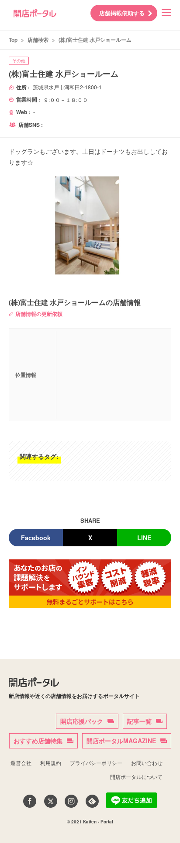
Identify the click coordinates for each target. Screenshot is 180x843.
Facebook (36, 537)
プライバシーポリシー (96, 762)
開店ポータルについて (136, 776)
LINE (144, 537)
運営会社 (20, 762)
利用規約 (50, 762)
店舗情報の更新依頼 (38, 314)
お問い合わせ (147, 762)
